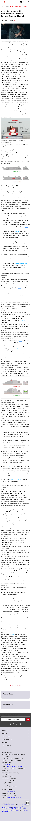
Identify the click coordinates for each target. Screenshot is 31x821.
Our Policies (6, 745)
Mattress (8, 804)
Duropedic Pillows (10, 808)
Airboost (4, 804)
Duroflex (8, 818)
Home (2, 6)
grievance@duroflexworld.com (13, 797)
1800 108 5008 (8, 764)
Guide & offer (7, 739)
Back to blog (16, 685)
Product (5, 730)
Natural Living (25, 804)
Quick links (6, 736)
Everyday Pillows (19, 808)
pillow (18, 349)
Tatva (24, 807)
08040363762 (11, 791)
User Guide (15, 806)
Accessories (17, 810)
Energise (19, 804)
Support (5, 733)
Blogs (7, 6)
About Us (5, 742)
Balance (4, 808)
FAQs (10, 807)
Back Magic (20, 807)
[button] (28, 1)
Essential (4, 806)
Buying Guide (22, 806)
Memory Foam (10, 810)
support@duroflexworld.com (13, 766)
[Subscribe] (28, 719)
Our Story (14, 807)
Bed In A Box (9, 806)
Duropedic (13, 804)
